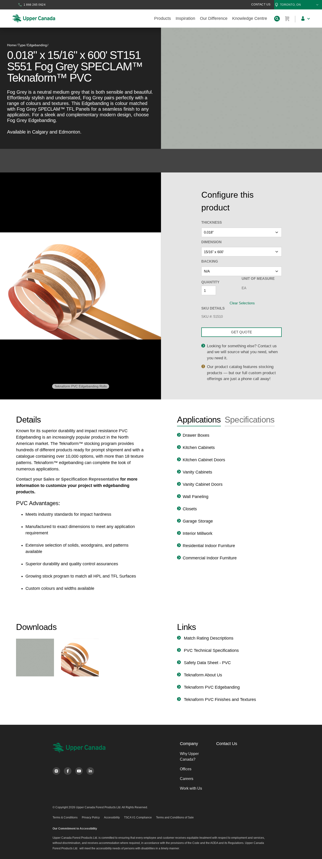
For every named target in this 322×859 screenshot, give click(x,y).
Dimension (211, 242)
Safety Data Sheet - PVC (207, 662)
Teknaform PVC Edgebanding (211, 687)
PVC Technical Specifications (211, 650)
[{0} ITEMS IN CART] (287, 18)
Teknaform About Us (202, 675)
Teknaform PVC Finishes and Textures (219, 699)
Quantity (210, 282)
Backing (209, 261)
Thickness (211, 222)
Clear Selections (242, 303)
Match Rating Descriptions (208, 638)
